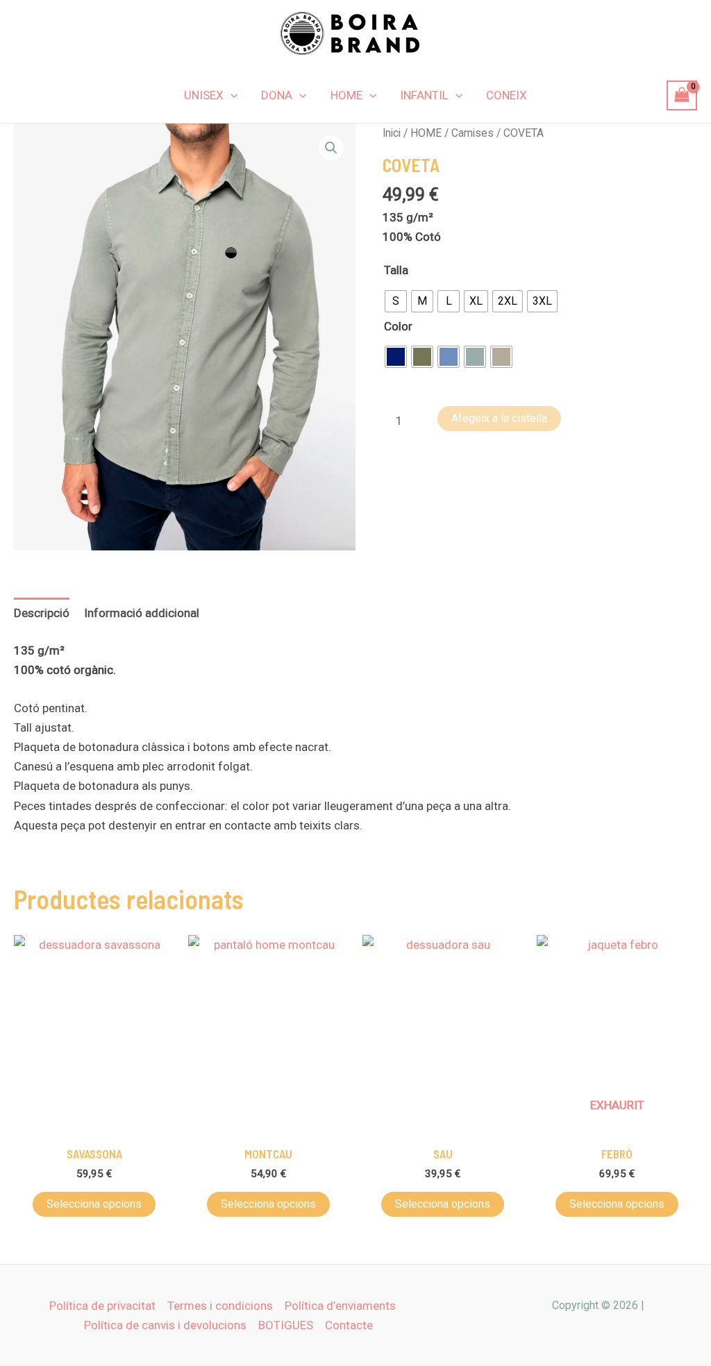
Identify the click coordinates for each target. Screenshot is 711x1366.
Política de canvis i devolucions (165, 1325)
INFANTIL (424, 95)
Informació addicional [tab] (141, 613)
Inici (392, 133)
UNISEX (204, 95)
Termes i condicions (220, 1306)
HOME (346, 95)
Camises (472, 133)
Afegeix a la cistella (499, 418)
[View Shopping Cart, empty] (682, 95)
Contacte (349, 1325)
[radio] (395, 301)
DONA (276, 95)
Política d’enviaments (340, 1306)
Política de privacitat (102, 1306)
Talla (396, 270)
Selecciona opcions (94, 1204)
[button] (230, 95)
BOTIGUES (285, 1325)
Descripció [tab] (41, 613)
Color (398, 326)
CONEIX (506, 95)
